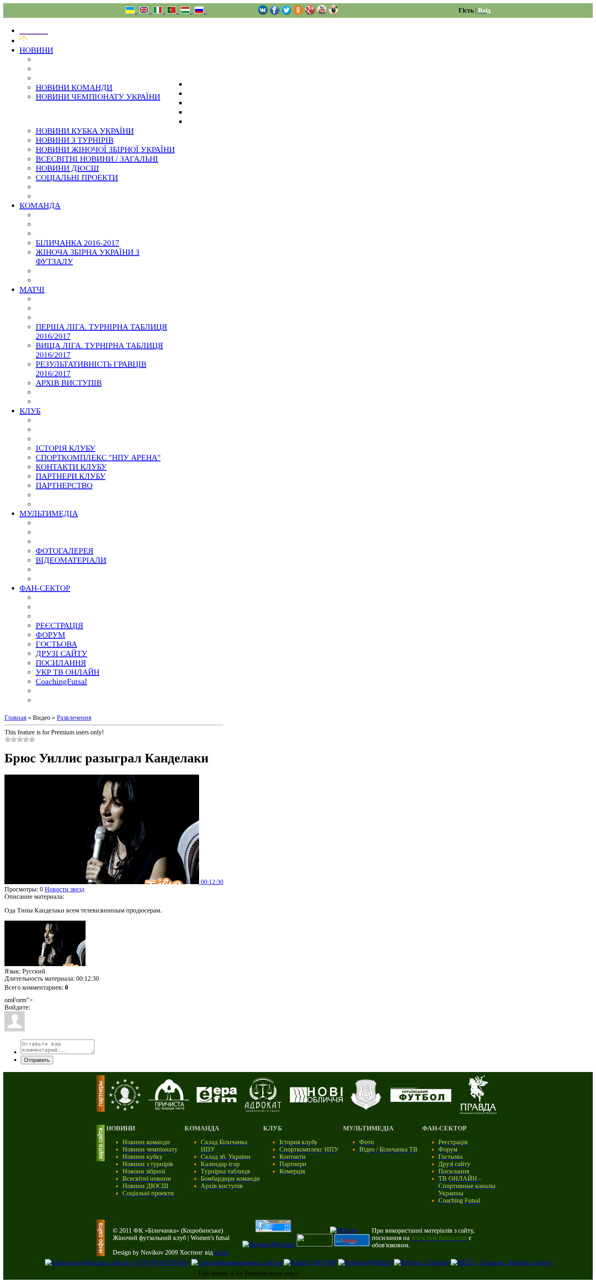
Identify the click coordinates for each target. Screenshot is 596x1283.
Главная (15, 717)
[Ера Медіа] (217, 1100)
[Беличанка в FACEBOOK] (275, 12)
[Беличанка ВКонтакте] (263, 12)
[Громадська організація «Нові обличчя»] (316, 1100)
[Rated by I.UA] (314, 1244)
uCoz (221, 1252)
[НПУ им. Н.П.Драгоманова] (125, 1108)
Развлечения (74, 717)
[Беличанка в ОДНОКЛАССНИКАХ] (298, 12)
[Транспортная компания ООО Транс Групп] (366, 1108)
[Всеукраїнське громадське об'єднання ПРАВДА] (478, 1112)
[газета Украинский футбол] (420, 1099)
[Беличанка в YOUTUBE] (322, 12)
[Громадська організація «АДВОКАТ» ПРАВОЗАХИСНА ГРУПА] (263, 1109)
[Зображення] (45, 944)
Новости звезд (64, 889)
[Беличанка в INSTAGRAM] (333, 12)
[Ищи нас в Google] (310, 12)
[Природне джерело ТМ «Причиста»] (168, 1107)
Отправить (37, 1060)
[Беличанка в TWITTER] (286, 12)
